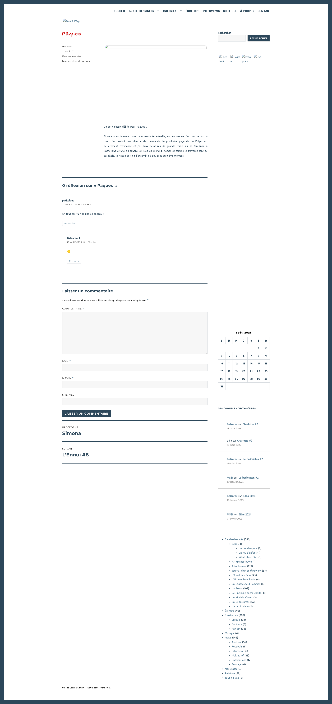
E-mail (68, 377)
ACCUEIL (120, 11)
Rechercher (224, 32)
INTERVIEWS (211, 11)
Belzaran (67, 46)
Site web (68, 394)
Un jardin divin (240, 606)
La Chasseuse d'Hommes (246, 584)
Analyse (236, 642)
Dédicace (237, 624)
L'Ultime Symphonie (243, 579)
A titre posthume (242, 561)
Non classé (231, 668)
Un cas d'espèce (248, 548)
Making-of (238, 655)
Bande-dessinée (71, 56)
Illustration (231, 615)
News (228, 637)
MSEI (230, 477)
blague (66, 61)
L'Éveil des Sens (241, 575)
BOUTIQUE (230, 11)
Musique (229, 633)
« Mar (221, 392)
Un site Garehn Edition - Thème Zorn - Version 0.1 (86, 687)
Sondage (237, 664)
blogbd (75, 61)
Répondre (69, 223)
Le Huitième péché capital (247, 593)
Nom (66, 360)
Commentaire (73, 308)
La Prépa (237, 588)
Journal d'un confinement (246, 570)
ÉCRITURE (192, 11)
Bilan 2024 (249, 496)
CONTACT (264, 11)
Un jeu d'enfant (248, 552)
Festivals (237, 646)
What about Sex (248, 557)
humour (85, 61)
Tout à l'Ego (232, 677)
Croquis (236, 619)
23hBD (235, 543)
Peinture (230, 673)
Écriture (229, 610)
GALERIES (170, 11)
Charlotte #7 (250, 424)
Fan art (236, 628)
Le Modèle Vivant (242, 597)
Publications (239, 660)
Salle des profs (241, 602)
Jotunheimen (239, 566)
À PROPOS (247, 11)
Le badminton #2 (253, 459)
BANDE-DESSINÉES (141, 11)
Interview (237, 651)
